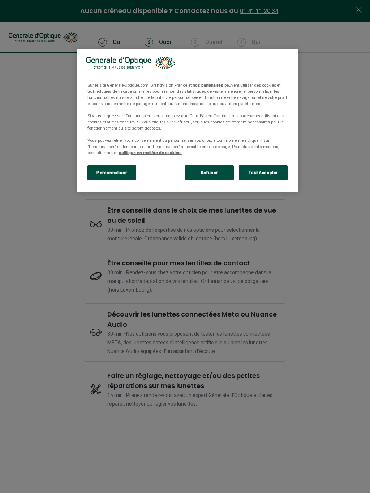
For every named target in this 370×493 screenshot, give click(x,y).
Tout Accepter (263, 172)
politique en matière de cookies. (150, 152)
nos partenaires (208, 85)
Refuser (209, 172)
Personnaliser (111, 172)
